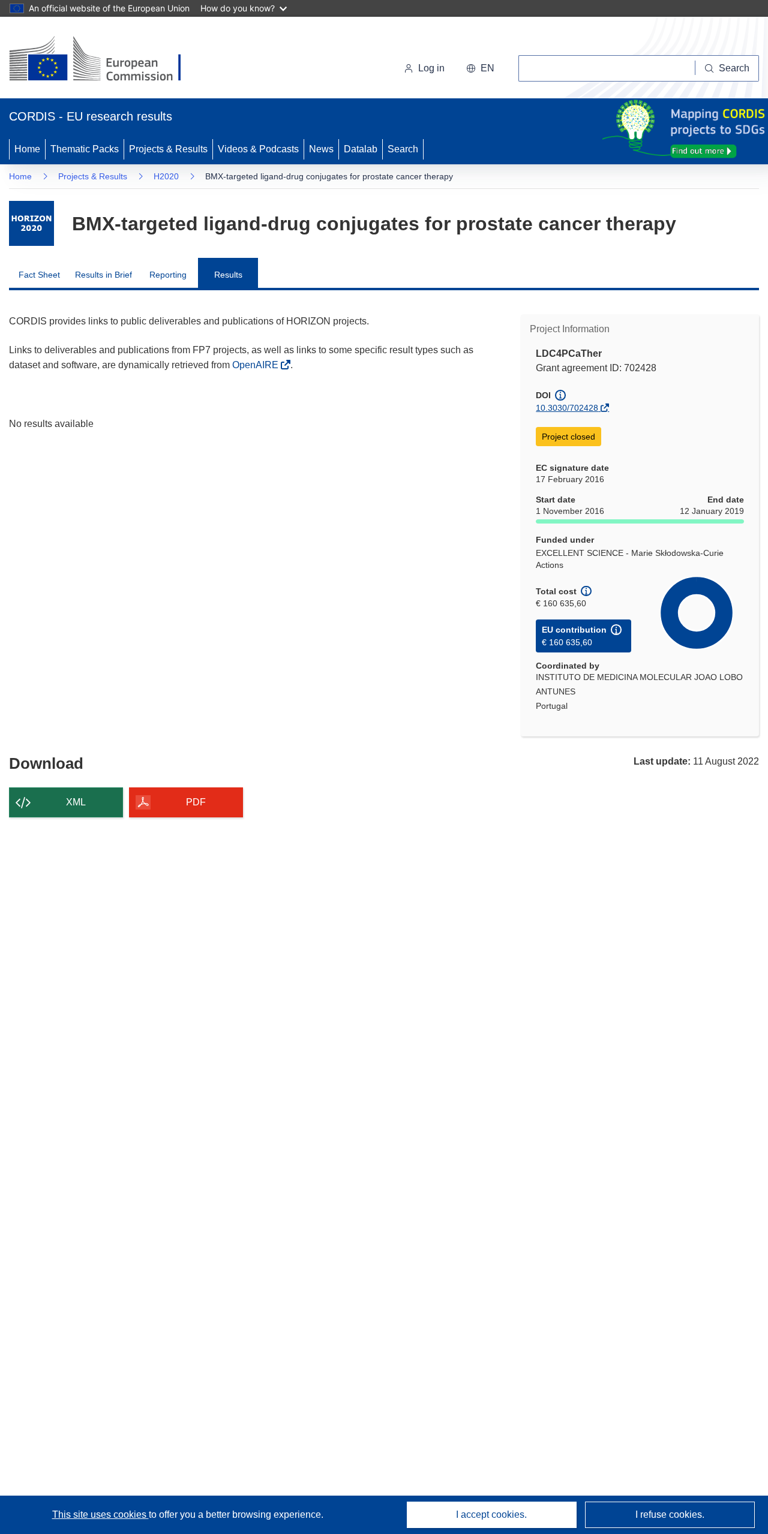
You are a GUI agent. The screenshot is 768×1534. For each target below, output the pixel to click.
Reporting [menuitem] (168, 274)
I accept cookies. (491, 1514)
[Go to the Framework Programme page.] (31, 223)
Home (27, 149)
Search (403, 149)
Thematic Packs (84, 149)
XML (76, 802)
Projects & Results (168, 149)
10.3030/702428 (567, 408)
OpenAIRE (256, 365)
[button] (480, 68)
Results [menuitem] (228, 274)
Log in (431, 68)
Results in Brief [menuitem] (103, 274)
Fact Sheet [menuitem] (39, 274)
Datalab (360, 149)
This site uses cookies (100, 1514)
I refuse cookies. (669, 1514)
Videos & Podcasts (258, 149)
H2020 (166, 176)
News (321, 149)
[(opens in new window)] (106, 60)
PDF (196, 802)
